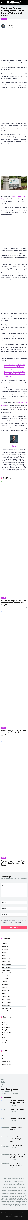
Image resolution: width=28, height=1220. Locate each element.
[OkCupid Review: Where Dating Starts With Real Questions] (5, 1100)
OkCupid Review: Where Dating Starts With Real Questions (17, 1102)
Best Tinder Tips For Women (16, 1128)
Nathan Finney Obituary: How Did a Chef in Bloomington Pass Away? (13, 733)
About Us (3, 1079)
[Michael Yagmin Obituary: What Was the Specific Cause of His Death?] (14, 800)
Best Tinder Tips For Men (17, 1118)
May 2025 (5, 946)
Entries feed (5, 1059)
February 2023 (6, 993)
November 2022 (6, 1002)
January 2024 (6, 961)
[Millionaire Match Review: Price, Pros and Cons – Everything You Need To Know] (5, 1136)
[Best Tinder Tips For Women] (5, 1127)
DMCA (3, 1082)
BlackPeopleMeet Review (17, 1146)
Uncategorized (6, 1045)
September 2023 (7, 973)
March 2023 (5, 990)
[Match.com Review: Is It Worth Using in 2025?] (5, 1163)
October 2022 (6, 1005)
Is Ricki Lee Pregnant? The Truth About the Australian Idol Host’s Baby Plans (13, 603)
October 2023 (6, 970)
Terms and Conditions (18, 1216)
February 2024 (6, 958)
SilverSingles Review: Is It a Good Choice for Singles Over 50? (18, 1156)
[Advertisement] (14, 44)
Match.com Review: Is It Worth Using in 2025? (17, 1164)
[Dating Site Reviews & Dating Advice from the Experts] (14, 2)
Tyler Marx (11, 25)
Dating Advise (6, 1027)
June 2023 (5, 981)
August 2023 (5, 976)
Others (4, 1042)
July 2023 (5, 979)
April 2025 (5, 949)
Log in (4, 1056)
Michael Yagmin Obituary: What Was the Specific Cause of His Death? (13, 863)
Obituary (4, 1040)
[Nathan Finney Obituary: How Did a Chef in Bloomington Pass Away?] (14, 670)
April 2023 (5, 987)
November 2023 (6, 967)
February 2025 (6, 955)
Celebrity (4, 1025)
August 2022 (5, 1011)
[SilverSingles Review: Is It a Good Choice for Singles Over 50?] (5, 1154)
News (4, 19)
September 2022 (7, 1008)
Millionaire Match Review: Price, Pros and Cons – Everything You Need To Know (17, 1139)
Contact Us (4, 1087)
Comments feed (6, 1062)
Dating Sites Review (7, 1032)
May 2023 (5, 984)
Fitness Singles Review (17, 1109)
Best (3, 1022)
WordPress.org (6, 1064)
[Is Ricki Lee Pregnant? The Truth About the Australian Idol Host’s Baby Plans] (14, 540)
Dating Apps (5, 1030)
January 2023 (6, 996)
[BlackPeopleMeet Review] (5, 1146)
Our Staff (3, 1084)
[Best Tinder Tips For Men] (5, 1118)
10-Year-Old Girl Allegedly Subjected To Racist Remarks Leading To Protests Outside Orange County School (14, 367)
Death (4, 1035)
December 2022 (6, 999)
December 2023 (6, 964)
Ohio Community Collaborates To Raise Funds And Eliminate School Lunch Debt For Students (14, 374)
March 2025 (5, 952)
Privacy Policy (8, 1216)
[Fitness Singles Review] (5, 1109)
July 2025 (5, 944)
